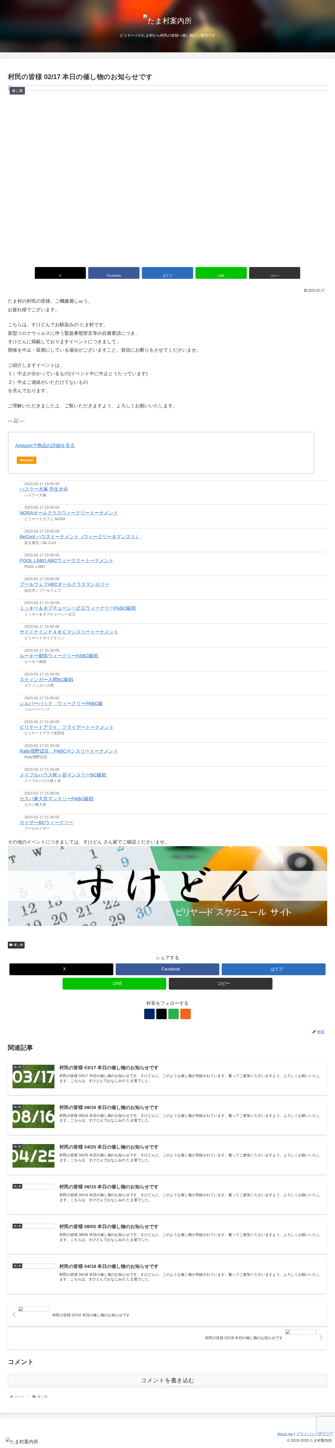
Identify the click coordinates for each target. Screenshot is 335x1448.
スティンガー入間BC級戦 (46, 679)
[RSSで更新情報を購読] (185, 1014)
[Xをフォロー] (161, 1014)
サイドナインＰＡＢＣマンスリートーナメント (69, 632)
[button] (274, 273)
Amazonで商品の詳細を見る (45, 445)
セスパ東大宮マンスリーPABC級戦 (56, 798)
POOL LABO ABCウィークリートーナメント (67, 560)
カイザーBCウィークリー (46, 822)
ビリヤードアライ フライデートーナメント (67, 727)
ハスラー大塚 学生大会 (44, 489)
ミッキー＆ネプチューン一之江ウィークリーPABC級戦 (78, 608)
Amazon (26, 460)
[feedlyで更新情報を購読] (173, 1014)
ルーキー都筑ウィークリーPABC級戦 (59, 655)
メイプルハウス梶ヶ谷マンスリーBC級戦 (63, 775)
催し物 (18, 945)
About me (285, 1434)
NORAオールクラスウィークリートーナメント (69, 512)
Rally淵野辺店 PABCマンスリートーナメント (69, 751)
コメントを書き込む (167, 1380)
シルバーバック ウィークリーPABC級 (61, 703)
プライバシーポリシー (314, 1434)
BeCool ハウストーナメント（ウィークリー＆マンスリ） (80, 536)
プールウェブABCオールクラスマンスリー (64, 584)
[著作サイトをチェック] (149, 1014)
